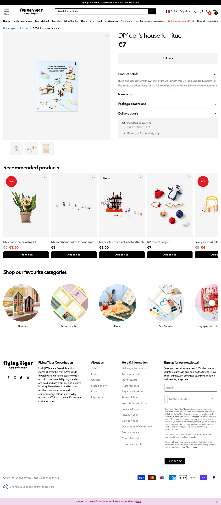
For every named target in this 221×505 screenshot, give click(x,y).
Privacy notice (130, 415)
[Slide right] (212, 303)
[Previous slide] (9, 203)
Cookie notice (130, 421)
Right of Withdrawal (133, 391)
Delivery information (134, 368)
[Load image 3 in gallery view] (47, 148)
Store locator (129, 380)
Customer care (130, 386)
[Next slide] (212, 203)
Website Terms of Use (134, 403)
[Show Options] (212, 399)
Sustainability (99, 386)
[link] (195, 11)
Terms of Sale (130, 397)
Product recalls (130, 432)
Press (94, 391)
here (138, 502)
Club (94, 374)
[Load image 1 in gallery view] (16, 148)
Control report (130, 438)
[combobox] (191, 399)
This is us (96, 368)
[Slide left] (9, 303)
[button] (6, 11)
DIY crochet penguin (158, 242)
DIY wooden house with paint (19, 242)
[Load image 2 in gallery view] (31, 148)
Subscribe (175, 461)
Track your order (131, 374)
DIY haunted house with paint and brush (121, 242)
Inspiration (97, 397)
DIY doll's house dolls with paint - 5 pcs (72, 242)
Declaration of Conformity (137, 426)
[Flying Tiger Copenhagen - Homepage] (31, 11)
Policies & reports (132, 409)
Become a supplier (133, 444)
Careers (95, 380)
